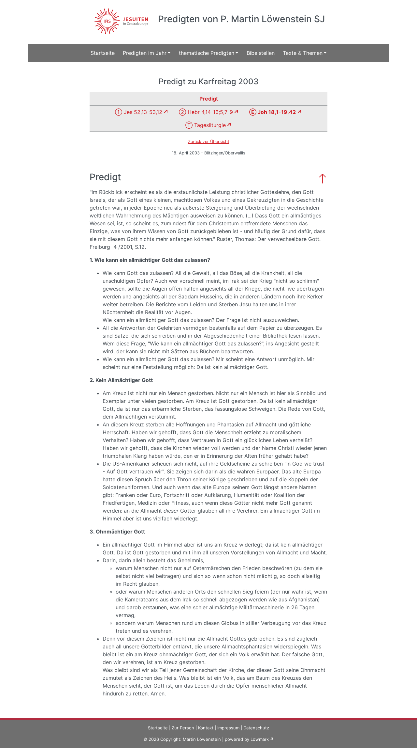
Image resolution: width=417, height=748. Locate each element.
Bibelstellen (261, 53)
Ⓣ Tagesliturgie (205, 125)
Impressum (228, 727)
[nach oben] (322, 177)
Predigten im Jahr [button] (144, 53)
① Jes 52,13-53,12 (138, 112)
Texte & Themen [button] (303, 53)
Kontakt (205, 727)
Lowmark (260, 739)
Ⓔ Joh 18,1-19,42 (272, 112)
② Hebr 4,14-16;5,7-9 (206, 112)
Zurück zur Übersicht (208, 141)
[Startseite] (120, 17)
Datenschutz (256, 727)
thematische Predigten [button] (206, 53)
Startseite (103, 53)
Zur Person (183, 727)
